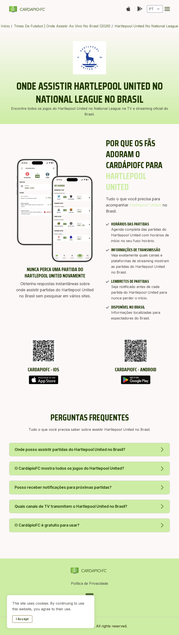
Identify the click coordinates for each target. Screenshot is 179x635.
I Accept (22, 619)
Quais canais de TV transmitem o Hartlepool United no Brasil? (71, 506)
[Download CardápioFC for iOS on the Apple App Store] (43, 379)
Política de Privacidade (89, 583)
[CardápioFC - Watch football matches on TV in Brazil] (28, 9)
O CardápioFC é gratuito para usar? (47, 525)
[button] (167, 9)
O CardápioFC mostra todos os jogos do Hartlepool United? (69, 468)
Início (6, 26)
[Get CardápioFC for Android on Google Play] (135, 379)
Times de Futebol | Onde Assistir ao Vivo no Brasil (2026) (63, 26)
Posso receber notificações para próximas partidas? (63, 487)
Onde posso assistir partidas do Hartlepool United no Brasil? (70, 449)
